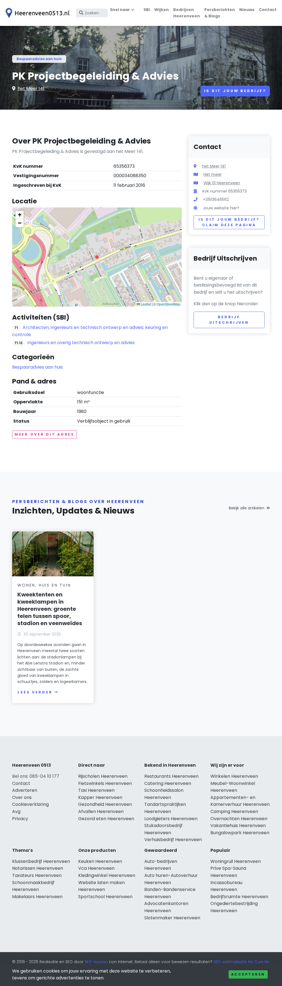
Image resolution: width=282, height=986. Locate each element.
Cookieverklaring (30, 804)
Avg (16, 811)
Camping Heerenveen (234, 811)
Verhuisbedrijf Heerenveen (173, 839)
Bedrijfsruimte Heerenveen (239, 896)
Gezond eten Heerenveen (106, 818)
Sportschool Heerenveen (105, 896)
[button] (96, 257)
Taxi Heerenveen (96, 790)
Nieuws (246, 9)
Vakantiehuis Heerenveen (238, 825)
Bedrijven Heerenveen (186, 13)
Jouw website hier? (221, 208)
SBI (146, 9)
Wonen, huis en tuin (44, 585)
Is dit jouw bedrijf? (235, 90)
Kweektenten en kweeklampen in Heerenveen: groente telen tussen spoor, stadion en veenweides (49, 609)
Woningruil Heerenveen (235, 861)
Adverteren (24, 790)
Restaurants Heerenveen (171, 776)
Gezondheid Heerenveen (105, 804)
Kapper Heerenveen (100, 797)
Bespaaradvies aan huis (39, 58)
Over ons (22, 797)
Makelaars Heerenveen (37, 896)
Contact (267, 9)
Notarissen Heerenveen (37, 868)
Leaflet (145, 304)
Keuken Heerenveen (100, 861)
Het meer (213, 174)
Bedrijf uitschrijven (229, 320)
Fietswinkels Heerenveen (105, 783)
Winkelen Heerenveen (234, 776)
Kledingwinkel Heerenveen (106, 875)
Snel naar (120, 9)
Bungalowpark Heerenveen (239, 833)
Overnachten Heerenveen (238, 818)
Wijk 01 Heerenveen (222, 183)
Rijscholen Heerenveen (103, 776)
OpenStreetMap (168, 304)
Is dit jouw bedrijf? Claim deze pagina (229, 222)
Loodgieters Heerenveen (170, 818)
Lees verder (35, 692)
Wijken (161, 9)
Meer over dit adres (44, 434)
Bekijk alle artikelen (246, 508)
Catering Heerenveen (167, 783)
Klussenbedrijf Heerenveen (41, 861)
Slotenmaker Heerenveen (172, 918)
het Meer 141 (31, 88)
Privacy (20, 818)
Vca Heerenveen (96, 868)
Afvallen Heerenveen (101, 811)
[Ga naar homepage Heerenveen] (36, 13)
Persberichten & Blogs (219, 13)
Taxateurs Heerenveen (37, 875)
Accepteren (248, 974)
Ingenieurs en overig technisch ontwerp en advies (81, 342)
